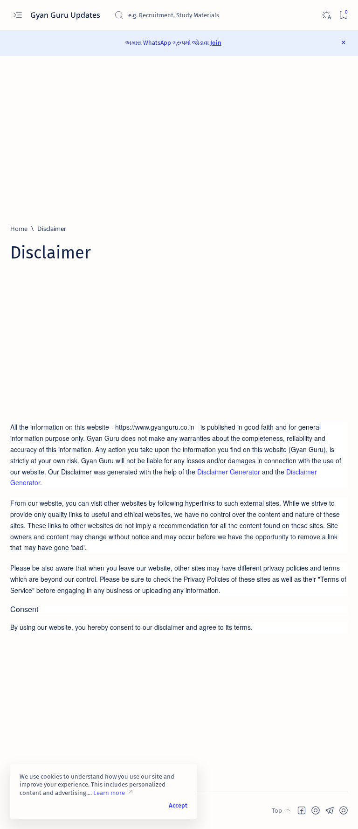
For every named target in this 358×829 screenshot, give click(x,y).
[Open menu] (17, 15)
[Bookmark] (343, 15)
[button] (302, 810)
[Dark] (326, 15)
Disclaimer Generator (228, 471)
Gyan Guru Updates (66, 15)
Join (215, 42)
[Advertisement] (179, 140)
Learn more (109, 792)
